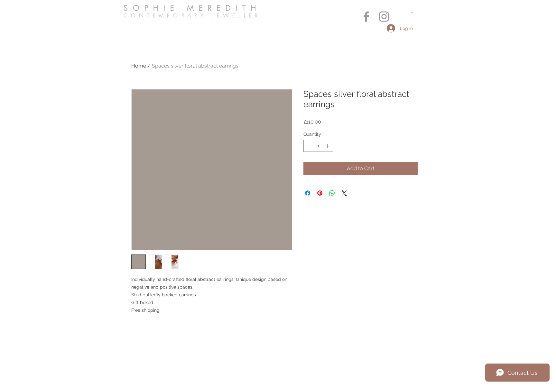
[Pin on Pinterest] (320, 193)
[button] (412, 13)
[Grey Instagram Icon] (384, 16)
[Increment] (328, 146)
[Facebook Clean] (395, 354)
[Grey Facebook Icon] (366, 16)
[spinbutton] (318, 146)
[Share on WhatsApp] (332, 193)
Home (138, 66)
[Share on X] (344, 193)
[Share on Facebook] (307, 193)
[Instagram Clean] (407, 354)
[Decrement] (308, 146)
